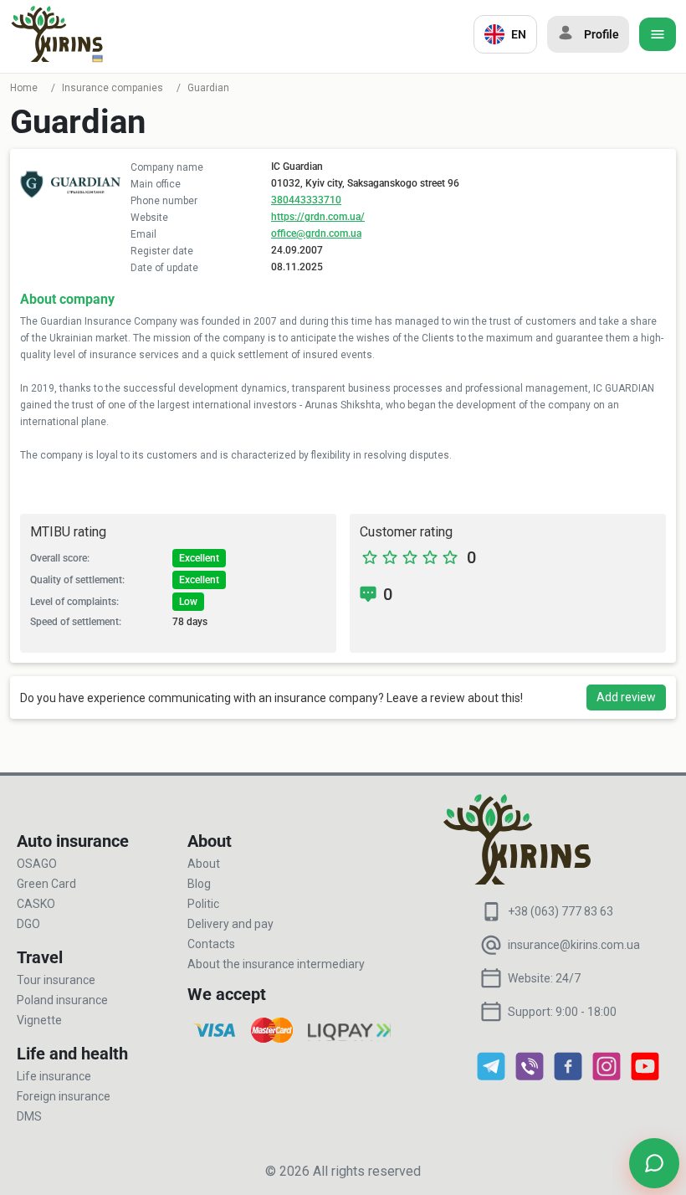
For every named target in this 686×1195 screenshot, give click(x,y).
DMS (29, 1116)
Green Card (46, 883)
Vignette (39, 1020)
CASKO (36, 903)
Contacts (211, 944)
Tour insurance (56, 980)
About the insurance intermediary (276, 964)
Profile (601, 34)
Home (24, 88)
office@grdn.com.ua (316, 233)
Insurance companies (112, 88)
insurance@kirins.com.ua (574, 944)
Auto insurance (73, 841)
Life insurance (54, 1076)
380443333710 (306, 200)
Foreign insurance (63, 1096)
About (203, 863)
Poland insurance (62, 1000)
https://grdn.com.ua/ (318, 217)
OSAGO (37, 863)
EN (518, 34)
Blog (199, 883)
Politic (203, 903)
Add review (626, 697)
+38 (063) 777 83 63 (560, 911)
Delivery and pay (230, 924)
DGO (28, 924)
